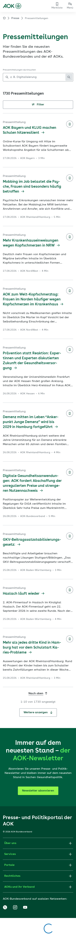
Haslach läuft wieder (21, 594)
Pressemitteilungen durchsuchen (19, 70)
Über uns (10, 843)
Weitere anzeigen (36, 712)
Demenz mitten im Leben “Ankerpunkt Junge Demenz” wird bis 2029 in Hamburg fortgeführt (30, 422)
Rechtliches (12, 876)
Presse (15, 18)
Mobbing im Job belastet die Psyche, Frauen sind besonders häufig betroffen (32, 186)
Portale (9, 865)
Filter (40, 104)
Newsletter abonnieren (38, 790)
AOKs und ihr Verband (19, 887)
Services (10, 854)
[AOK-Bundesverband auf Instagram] (15, 907)
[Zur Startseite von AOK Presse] (4, 18)
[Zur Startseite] (12, 6)
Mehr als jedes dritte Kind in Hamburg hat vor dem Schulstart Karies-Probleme (32, 647)
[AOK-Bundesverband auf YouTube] (25, 907)
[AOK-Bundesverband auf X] (5, 907)
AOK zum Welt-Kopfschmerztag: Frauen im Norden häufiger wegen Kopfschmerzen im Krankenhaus (32, 299)
